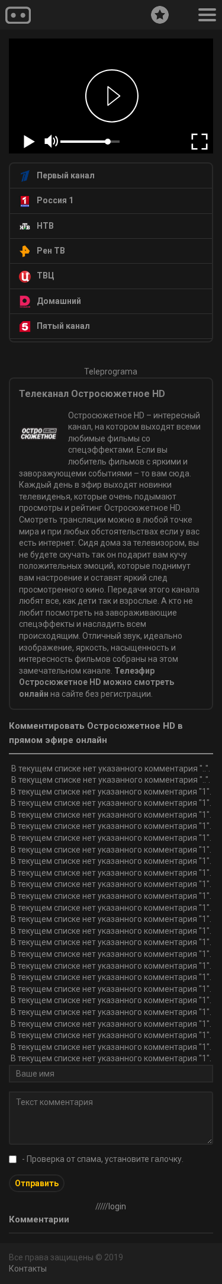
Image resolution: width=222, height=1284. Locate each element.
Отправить (37, 1183)
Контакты (28, 1268)
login (117, 1206)
